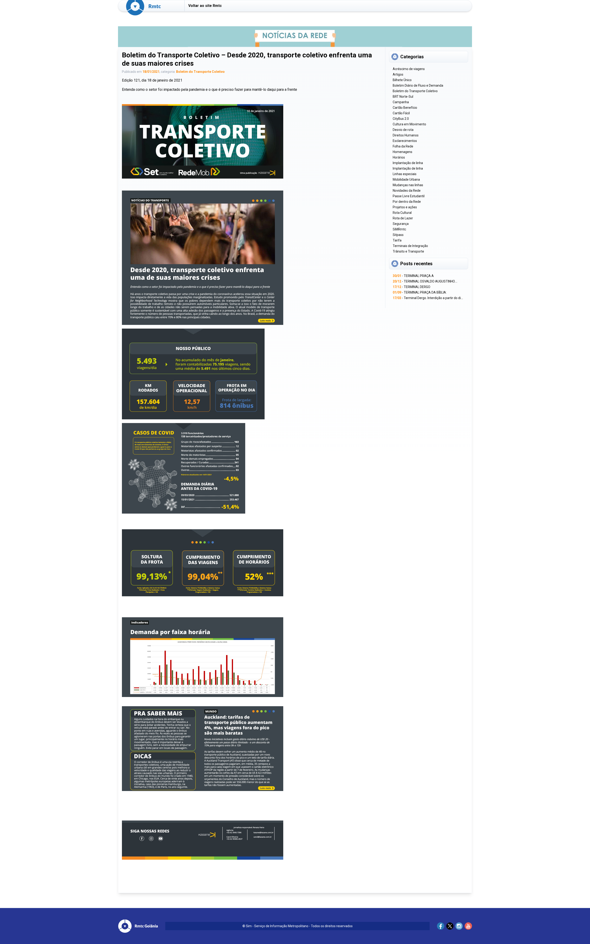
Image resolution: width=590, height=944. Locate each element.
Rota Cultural (402, 213)
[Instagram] (459, 926)
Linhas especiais (404, 174)
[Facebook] (440, 926)
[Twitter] (450, 926)
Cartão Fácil (401, 113)
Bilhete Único (402, 80)
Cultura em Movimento (409, 124)
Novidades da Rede (407, 190)
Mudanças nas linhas (408, 185)
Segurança (401, 224)
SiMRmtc (399, 229)
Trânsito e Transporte (408, 251)
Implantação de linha (408, 163)
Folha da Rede (403, 146)
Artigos (398, 74)
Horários (399, 157)
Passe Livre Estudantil (409, 196)
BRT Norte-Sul (403, 96)
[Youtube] (468, 926)
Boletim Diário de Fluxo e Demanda (418, 85)
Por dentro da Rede (407, 201)
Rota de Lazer (403, 218)
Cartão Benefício (405, 107)
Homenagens (402, 152)
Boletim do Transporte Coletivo (200, 72)
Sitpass (398, 235)
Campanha (401, 102)
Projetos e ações (405, 207)
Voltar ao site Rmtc (205, 5)
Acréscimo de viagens (409, 69)
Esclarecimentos (405, 141)
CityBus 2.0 (401, 119)
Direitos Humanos (406, 135)
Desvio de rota (403, 130)
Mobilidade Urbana (406, 179)
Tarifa (397, 240)
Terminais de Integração (410, 246)
